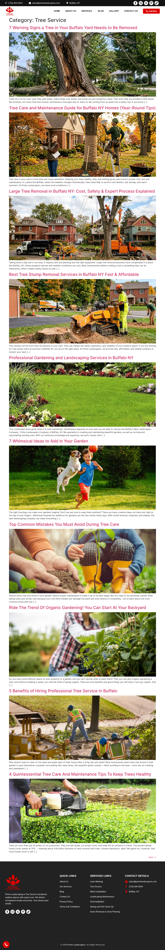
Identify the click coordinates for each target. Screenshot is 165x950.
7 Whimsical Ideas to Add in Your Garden (48, 441)
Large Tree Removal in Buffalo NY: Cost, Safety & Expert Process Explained (82, 191)
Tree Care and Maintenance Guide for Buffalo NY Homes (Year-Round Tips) (82, 107)
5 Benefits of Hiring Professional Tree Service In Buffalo (63, 690)
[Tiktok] (157, 3)
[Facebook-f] (135, 3)
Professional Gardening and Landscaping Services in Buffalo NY (71, 357)
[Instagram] (141, 3)
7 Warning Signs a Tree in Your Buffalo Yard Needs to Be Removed (73, 27)
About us (70, 11)
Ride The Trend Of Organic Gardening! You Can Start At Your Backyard (77, 607)
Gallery (114, 11)
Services (86, 11)
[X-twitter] (146, 3)
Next (152, 857)
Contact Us (131, 11)
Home (57, 11)
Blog (101, 11)
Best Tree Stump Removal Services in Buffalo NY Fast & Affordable (74, 274)
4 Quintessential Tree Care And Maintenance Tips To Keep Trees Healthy (80, 774)
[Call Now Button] (6, 944)
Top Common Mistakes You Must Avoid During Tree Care (64, 524)
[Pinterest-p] (151, 3)
